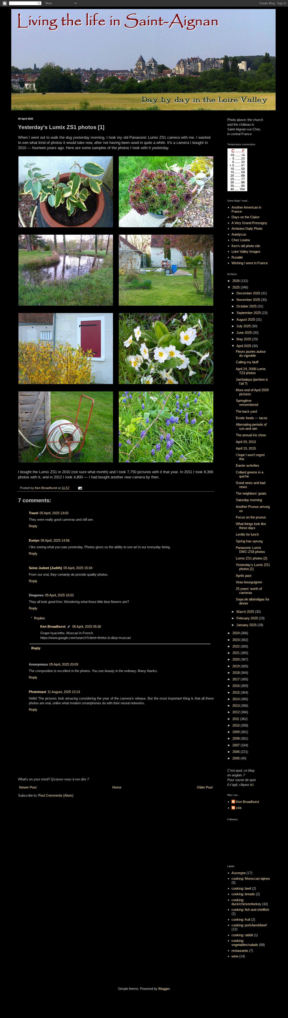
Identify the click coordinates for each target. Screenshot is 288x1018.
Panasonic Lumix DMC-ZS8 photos (250, 550)
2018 (236, 673)
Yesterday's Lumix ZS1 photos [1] (253, 567)
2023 (236, 640)
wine (235, 956)
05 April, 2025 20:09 (63, 664)
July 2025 (244, 326)
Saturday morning (249, 500)
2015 (236, 692)
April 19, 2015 (246, 448)
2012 (236, 712)
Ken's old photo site (246, 246)
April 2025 (244, 346)
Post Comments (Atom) (55, 795)
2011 (236, 719)
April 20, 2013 (246, 442)
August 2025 (246, 319)
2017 (236, 679)
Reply (33, 526)
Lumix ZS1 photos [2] (251, 558)
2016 (236, 686)
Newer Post (27, 787)
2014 (236, 699)
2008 (236, 738)
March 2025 (245, 612)
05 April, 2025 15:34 (77, 568)
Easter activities (247, 465)
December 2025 (248, 293)
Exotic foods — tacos (251, 418)
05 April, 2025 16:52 (59, 595)
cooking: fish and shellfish (250, 909)
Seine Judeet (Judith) (45, 568)
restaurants (240, 950)
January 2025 (246, 625)
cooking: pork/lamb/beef (249, 925)
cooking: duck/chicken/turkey (246, 902)
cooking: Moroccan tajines (251, 878)
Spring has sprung (249, 541)
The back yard (246, 411)
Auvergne (239, 873)
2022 (236, 646)
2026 (236, 281)
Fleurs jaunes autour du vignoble (251, 353)
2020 (236, 659)
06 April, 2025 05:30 (86, 626)
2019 (236, 666)
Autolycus (239, 234)
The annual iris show (251, 435)
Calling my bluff (247, 362)
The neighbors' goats (251, 493)
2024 (236, 633)
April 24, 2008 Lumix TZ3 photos (251, 371)
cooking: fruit (241, 919)
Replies (39, 618)
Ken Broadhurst (52, 626)
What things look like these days (251, 526)
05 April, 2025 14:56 (55, 540)
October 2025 (246, 306)
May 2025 (244, 339)
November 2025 (248, 300)
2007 (236, 745)
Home (116, 787)
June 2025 (244, 332)
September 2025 (249, 313)
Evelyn (34, 540)
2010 (236, 725)
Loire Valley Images (246, 251)
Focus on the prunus (251, 517)
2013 (236, 705)
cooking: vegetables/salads (245, 943)
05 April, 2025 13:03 (54, 513)
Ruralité (237, 257)
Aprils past (243, 575)
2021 (236, 653)
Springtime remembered (247, 403)
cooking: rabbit (242, 935)
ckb (238, 808)
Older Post (205, 787)
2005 (236, 758)
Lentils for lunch (247, 534)
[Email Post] (79, 488)
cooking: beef (241, 888)
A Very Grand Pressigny (249, 223)
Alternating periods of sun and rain (251, 426)
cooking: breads (243, 894)
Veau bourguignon (249, 582)
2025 (236, 287)
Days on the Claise (245, 217)
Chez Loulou (241, 240)
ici (251, 784)
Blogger (163, 989)
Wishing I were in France (250, 263)
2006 (236, 752)
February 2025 (247, 618)
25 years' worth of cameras (249, 591)
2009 (236, 732)
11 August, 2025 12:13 (63, 692)
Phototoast (37, 692)
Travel (33, 513)
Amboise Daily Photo (247, 228)
